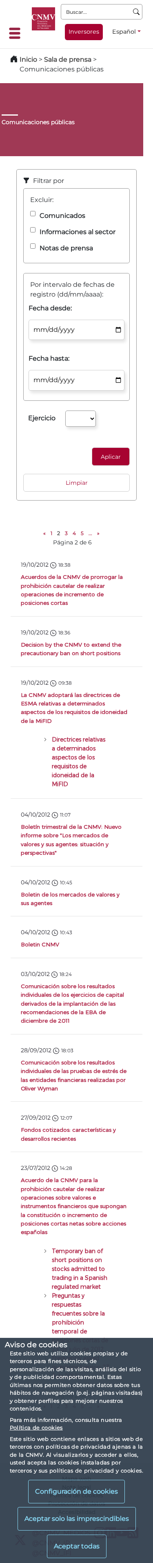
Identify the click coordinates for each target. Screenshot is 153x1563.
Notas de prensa (66, 248)
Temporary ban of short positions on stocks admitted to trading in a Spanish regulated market (79, 1268)
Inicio (28, 59)
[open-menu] (17, 33)
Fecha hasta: (49, 358)
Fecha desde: (50, 308)
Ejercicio (41, 418)
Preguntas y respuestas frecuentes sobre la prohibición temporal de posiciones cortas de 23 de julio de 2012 (80, 1322)
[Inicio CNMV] (43, 19)
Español (124, 31)
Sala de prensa (68, 59)
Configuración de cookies (76, 1491)
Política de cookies (36, 1427)
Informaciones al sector (77, 232)
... (90, 533)
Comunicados (62, 215)
